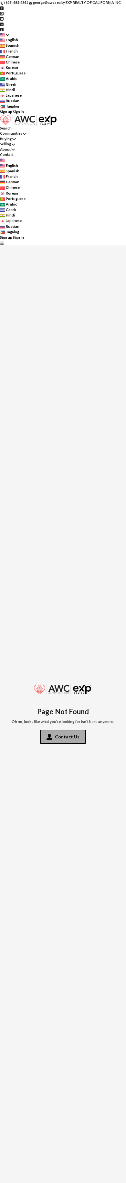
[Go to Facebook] (2, 8)
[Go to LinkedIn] (2, 24)
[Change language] (4, 34)
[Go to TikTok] (2, 29)
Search (6, 128)
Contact (7, 154)
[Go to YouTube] (2, 18)
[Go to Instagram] (2, 13)
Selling (5, 144)
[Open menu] (2, 242)
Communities (11, 133)
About (5, 149)
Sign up (6, 112)
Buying (6, 139)
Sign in (18, 112)
